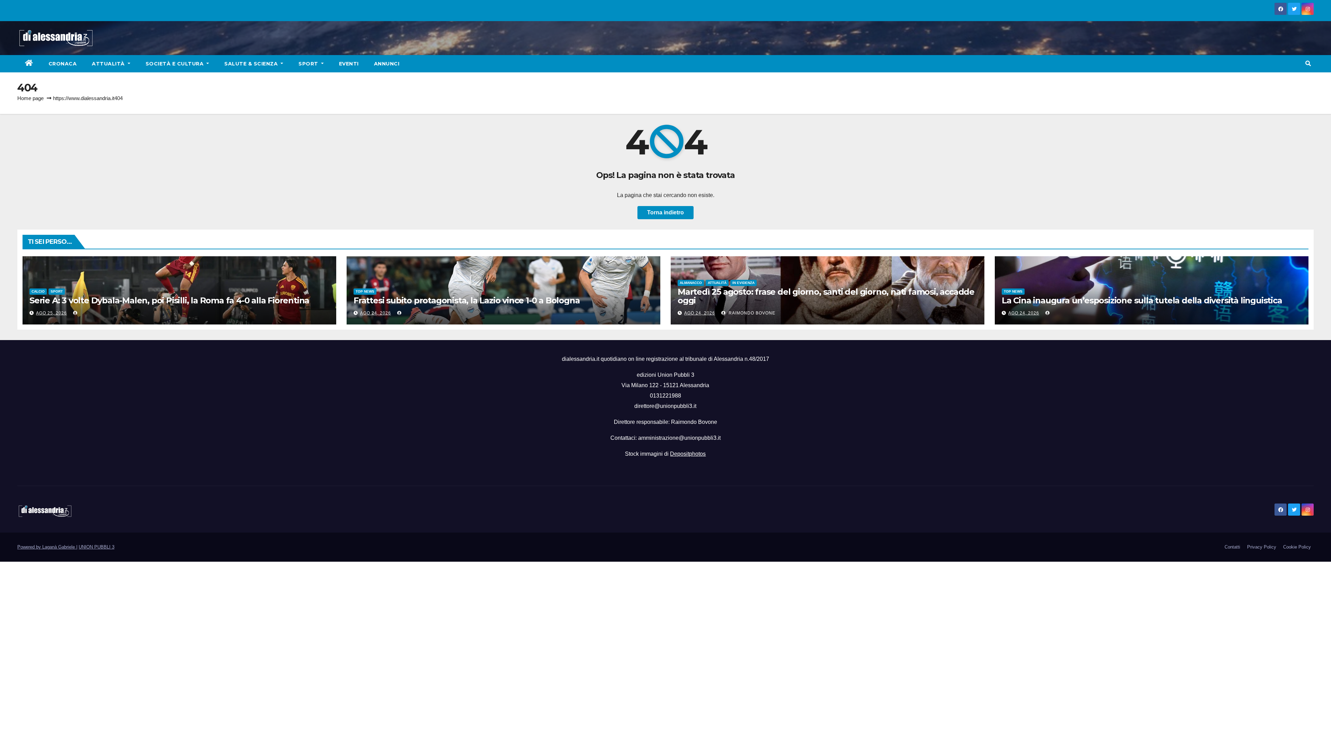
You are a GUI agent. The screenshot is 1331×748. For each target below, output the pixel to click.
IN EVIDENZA (743, 283)
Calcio (38, 291)
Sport (309, 64)
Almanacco (691, 283)
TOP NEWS (365, 291)
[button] (1308, 63)
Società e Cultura (175, 64)
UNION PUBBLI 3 (96, 547)
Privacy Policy (1261, 547)
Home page (30, 98)
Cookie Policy (1297, 547)
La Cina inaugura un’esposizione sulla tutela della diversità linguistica (1142, 300)
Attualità (109, 64)
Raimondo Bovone (751, 313)
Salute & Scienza (251, 64)
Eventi (349, 64)
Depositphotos (688, 454)
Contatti (1232, 547)
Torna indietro (665, 212)
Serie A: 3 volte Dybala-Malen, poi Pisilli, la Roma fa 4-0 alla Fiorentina (169, 300)
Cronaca (63, 64)
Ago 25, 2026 (51, 313)
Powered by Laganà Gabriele (46, 547)
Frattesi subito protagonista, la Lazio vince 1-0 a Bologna (467, 300)
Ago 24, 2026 (375, 313)
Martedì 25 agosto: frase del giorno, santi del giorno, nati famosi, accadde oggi (826, 296)
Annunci (387, 64)
